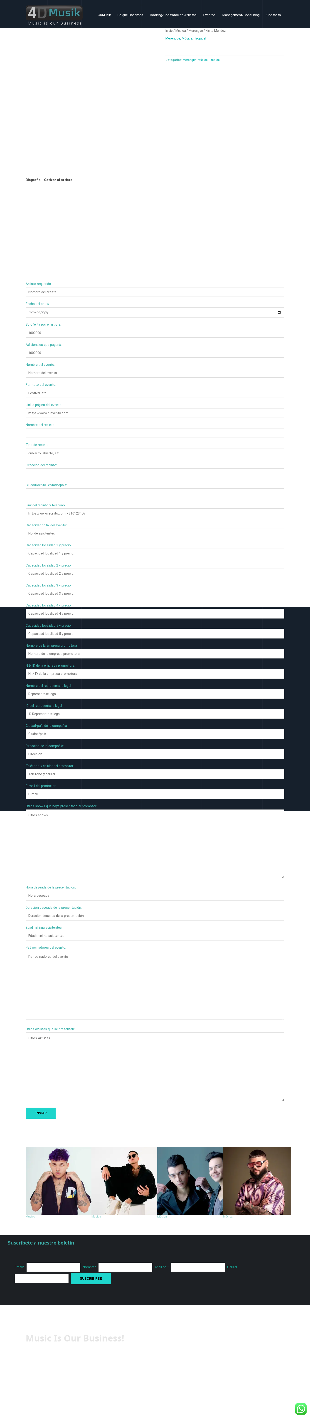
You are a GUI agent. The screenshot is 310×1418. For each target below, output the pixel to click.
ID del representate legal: (44, 706)
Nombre (89, 1267)
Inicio (169, 30)
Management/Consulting (241, 15)
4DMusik (104, 15)
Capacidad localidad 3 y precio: (48, 585)
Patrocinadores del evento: (46, 947)
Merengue (196, 30)
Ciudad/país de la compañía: (47, 726)
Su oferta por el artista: (43, 324)
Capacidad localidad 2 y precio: (48, 565)
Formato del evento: (41, 385)
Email (19, 1267)
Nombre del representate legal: (49, 686)
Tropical (200, 38)
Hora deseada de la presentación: (51, 887)
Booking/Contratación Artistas (173, 15)
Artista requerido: (39, 284)
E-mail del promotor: (41, 786)
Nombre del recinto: (40, 425)
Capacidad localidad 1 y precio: (48, 545)
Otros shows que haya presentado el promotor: (61, 806)
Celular (232, 1267)
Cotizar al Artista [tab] (58, 180)
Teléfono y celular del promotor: (50, 766)
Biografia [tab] (33, 180)
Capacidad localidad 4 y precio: (48, 605)
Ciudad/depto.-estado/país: (46, 485)
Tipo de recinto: (37, 445)
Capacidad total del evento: (46, 525)
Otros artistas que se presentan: (50, 1029)
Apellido (162, 1267)
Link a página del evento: (44, 405)
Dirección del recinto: (41, 465)
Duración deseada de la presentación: (54, 908)
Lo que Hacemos (130, 15)
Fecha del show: (38, 304)
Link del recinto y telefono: (46, 505)
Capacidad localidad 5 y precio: (48, 626)
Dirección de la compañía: (45, 746)
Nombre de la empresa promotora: (52, 645)
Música (180, 30)
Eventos (209, 15)
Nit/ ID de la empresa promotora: (50, 665)
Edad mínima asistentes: (44, 928)
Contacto (273, 15)
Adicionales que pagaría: (44, 345)
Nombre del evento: (40, 365)
